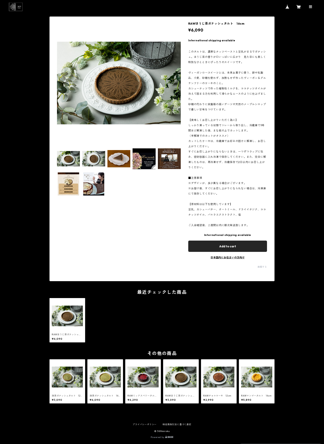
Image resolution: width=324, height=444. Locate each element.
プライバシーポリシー (145, 424)
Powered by (158, 437)
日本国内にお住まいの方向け (228, 257)
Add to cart (227, 246)
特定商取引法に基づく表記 (177, 424)
